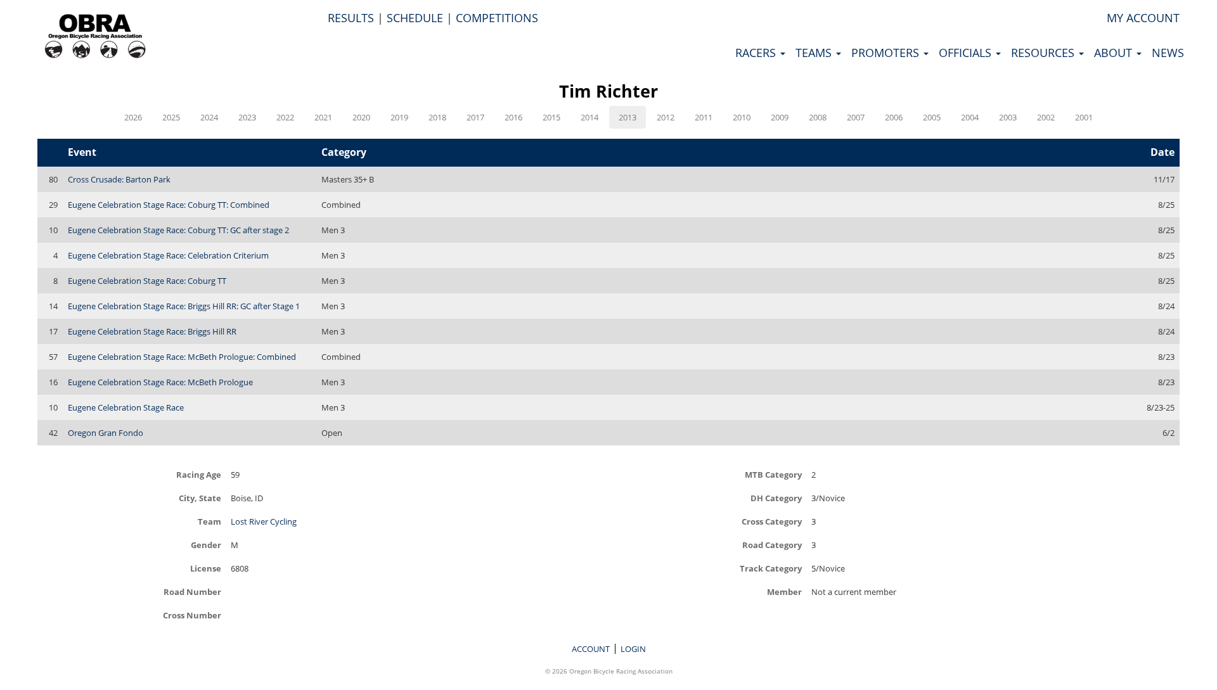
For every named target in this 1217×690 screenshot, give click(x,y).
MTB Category (773, 474)
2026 (133, 117)
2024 (209, 117)
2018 (437, 117)
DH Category (776, 497)
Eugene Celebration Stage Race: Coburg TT (147, 280)
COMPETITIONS (497, 17)
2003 (1008, 117)
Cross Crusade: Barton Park (119, 179)
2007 (856, 117)
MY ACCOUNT (1143, 17)
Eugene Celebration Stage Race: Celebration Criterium (168, 255)
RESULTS (351, 17)
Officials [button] (967, 53)
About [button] (1114, 53)
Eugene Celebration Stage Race (126, 407)
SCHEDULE (415, 17)
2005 (932, 117)
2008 (818, 117)
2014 (589, 117)
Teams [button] (815, 53)
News (1168, 53)
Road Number (192, 591)
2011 (703, 117)
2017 (475, 117)
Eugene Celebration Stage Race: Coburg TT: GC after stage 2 (178, 230)
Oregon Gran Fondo (105, 432)
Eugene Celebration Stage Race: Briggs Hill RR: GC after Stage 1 (184, 306)
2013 (627, 117)
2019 (399, 117)
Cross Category (772, 521)
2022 (285, 117)
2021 (323, 117)
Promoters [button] (886, 53)
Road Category (772, 544)
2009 (780, 117)
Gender (206, 544)
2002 (1046, 117)
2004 (970, 117)
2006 (894, 117)
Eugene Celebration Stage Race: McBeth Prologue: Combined (182, 356)
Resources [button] (1044, 53)
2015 (551, 117)
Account (591, 649)
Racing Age (198, 474)
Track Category (771, 568)
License (205, 568)
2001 (1084, 117)
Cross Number (192, 615)
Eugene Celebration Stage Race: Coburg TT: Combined (168, 204)
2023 (247, 117)
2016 (513, 117)
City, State (200, 497)
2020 (361, 117)
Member (784, 591)
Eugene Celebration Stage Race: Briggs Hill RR (152, 331)
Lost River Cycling (264, 521)
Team (209, 521)
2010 (741, 117)
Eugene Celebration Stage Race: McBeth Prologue (160, 382)
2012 (665, 117)
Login (633, 649)
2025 (171, 117)
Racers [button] (757, 53)
